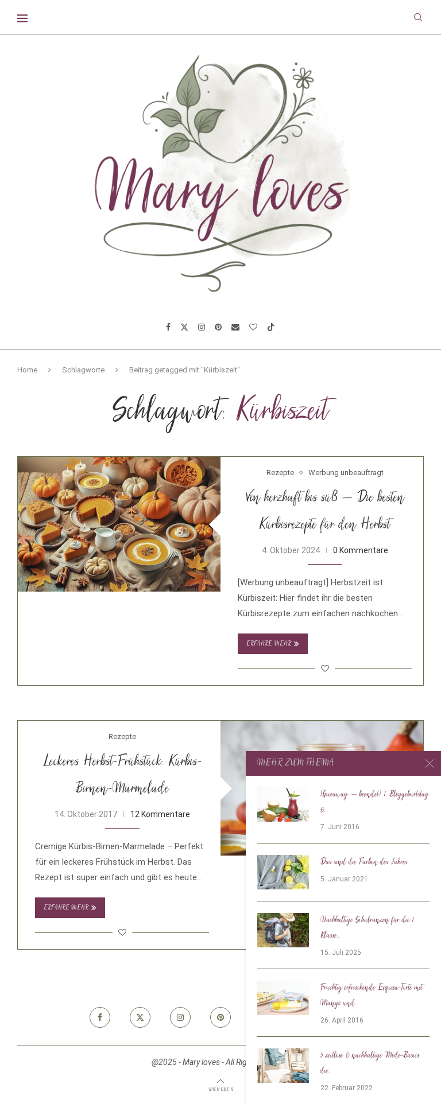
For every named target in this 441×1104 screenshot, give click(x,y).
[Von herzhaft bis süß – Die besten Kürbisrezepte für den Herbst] (119, 524)
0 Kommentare (360, 550)
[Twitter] (184, 327)
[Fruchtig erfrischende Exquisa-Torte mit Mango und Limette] (283, 998)
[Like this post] (325, 668)
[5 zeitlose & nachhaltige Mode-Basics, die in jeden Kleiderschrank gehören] (283, 1065)
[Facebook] (168, 327)
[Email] (235, 327)
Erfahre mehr (268, 644)
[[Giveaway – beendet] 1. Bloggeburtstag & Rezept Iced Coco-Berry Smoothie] (283, 804)
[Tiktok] (271, 327)
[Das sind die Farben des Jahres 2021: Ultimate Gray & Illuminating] (283, 872)
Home (27, 370)
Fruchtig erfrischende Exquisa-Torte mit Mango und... (371, 995)
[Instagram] (201, 327)
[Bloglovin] (253, 327)
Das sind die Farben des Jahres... (365, 862)
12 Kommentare (160, 814)
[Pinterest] (218, 327)
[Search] (418, 17)
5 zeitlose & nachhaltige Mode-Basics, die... (370, 1063)
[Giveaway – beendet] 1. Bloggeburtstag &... (374, 802)
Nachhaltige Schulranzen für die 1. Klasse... (367, 928)
